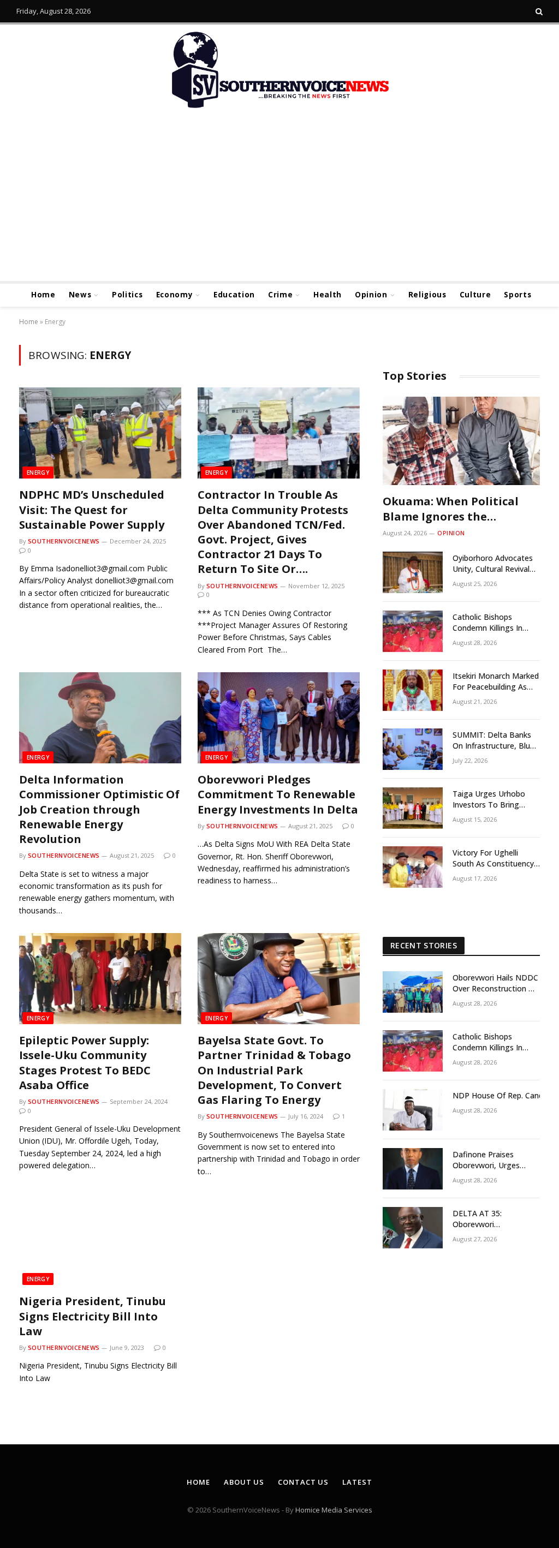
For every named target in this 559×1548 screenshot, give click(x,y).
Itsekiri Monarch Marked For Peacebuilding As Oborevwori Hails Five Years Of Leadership (496, 681)
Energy (38, 472)
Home (43, 295)
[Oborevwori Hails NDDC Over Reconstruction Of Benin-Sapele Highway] (413, 992)
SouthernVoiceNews (63, 541)
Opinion (371, 295)
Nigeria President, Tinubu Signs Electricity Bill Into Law (92, 1316)
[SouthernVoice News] (279, 71)
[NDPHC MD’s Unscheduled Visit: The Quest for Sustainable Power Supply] (100, 433)
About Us (244, 1482)
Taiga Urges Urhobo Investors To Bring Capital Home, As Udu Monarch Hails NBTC (492, 799)
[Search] (538, 11)
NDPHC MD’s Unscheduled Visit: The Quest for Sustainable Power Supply (91, 509)
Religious (427, 295)
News (80, 295)
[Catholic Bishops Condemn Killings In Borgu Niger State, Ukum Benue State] (413, 631)
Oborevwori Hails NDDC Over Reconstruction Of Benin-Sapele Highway (495, 983)
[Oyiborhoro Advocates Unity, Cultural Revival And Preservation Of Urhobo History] (413, 572)
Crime (280, 295)
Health (327, 295)
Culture (475, 295)
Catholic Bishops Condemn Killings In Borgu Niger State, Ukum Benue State (487, 622)
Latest (357, 1482)
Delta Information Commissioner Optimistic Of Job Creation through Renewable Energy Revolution (99, 809)
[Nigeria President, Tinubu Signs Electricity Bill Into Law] (100, 1239)
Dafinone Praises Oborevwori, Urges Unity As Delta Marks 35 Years (496, 1160)
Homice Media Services (333, 1510)
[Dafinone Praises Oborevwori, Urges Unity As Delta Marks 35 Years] (413, 1169)
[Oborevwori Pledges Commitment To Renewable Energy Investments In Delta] (279, 717)
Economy (174, 295)
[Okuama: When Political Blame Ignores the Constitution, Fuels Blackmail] (461, 441)
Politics (127, 295)
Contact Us (303, 1482)
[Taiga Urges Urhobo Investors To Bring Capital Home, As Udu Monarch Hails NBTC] (413, 808)
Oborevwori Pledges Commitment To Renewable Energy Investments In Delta (278, 794)
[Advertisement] (279, 199)
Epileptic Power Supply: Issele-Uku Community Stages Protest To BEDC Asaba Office (85, 1062)
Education (234, 295)
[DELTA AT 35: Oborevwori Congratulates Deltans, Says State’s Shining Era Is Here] (413, 1227)
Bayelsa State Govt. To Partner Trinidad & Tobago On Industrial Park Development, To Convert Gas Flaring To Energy (274, 1070)
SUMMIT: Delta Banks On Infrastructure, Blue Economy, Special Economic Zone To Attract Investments (493, 740)
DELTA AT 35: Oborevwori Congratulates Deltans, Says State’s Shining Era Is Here (495, 1219)
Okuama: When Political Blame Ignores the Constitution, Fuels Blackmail (451, 508)
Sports (517, 295)
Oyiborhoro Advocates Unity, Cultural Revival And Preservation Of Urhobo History (493, 564)
